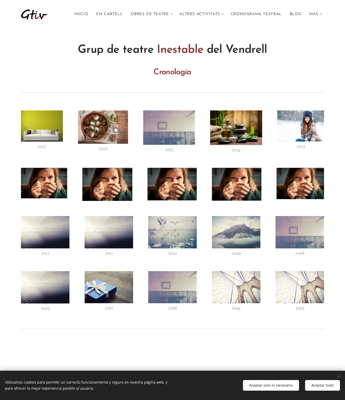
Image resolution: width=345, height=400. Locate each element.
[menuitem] (82, 14)
